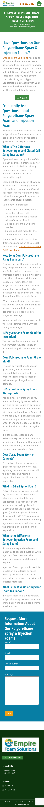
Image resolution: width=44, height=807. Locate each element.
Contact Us (10, 790)
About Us (9, 786)
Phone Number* (12, 664)
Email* (8, 653)
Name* (8, 642)
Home (16, 24)
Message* (9, 674)
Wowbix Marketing (22, 805)
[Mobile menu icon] (39, 3)
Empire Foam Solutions (15, 58)
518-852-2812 (27, 3)
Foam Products (25, 24)
